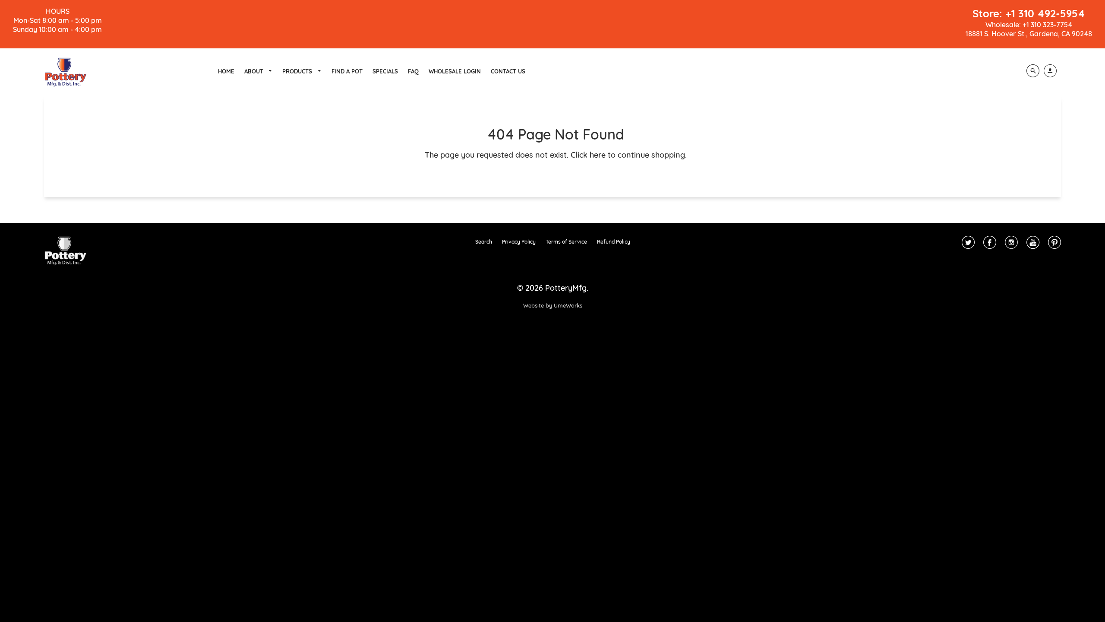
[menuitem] (226, 71)
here (598, 155)
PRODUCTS (298, 71)
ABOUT (254, 71)
